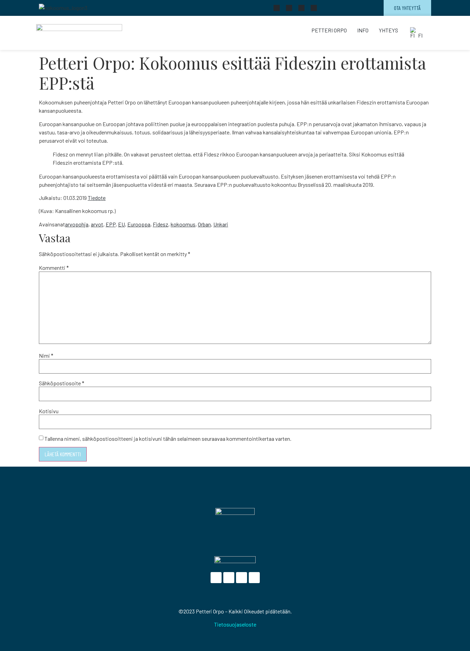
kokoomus (183, 224)
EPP (111, 224)
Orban (204, 224)
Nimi (46, 355)
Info (362, 30)
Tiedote (97, 197)
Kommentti (54, 268)
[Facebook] (277, 8)
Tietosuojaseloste (235, 624)
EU (121, 224)
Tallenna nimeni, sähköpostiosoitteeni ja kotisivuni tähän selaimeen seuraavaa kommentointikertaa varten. (167, 438)
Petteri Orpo (329, 30)
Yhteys (388, 30)
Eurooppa (138, 224)
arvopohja (76, 224)
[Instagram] (314, 8)
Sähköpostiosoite (61, 383)
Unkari (220, 224)
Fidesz (160, 224)
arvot (97, 224)
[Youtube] (301, 8)
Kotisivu (48, 411)
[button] (417, 33)
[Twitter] (289, 8)
